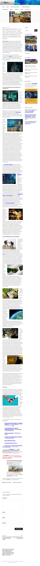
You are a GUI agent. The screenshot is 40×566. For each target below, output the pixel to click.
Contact (11, 9)
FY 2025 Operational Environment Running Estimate (30, 115)
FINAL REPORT (34, 83)
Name (3, 512)
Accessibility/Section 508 (18, 561)
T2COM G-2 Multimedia (26, 6)
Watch (26, 65)
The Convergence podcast (15, 6)
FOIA (13, 561)
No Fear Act (10, 561)
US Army (5, 561)
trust (3, 254)
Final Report (11, 449)
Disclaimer (16, 9)
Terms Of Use (27, 9)
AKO (3, 561)
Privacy (21, 9)
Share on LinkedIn (17, 482)
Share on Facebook (7, 482)
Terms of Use (14, 562)
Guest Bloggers (5, 9)
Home (3, 6)
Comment (4, 498)
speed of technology (8, 164)
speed (10, 56)
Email (3, 517)
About (8, 6)
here (13, 425)
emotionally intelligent (9, 203)
